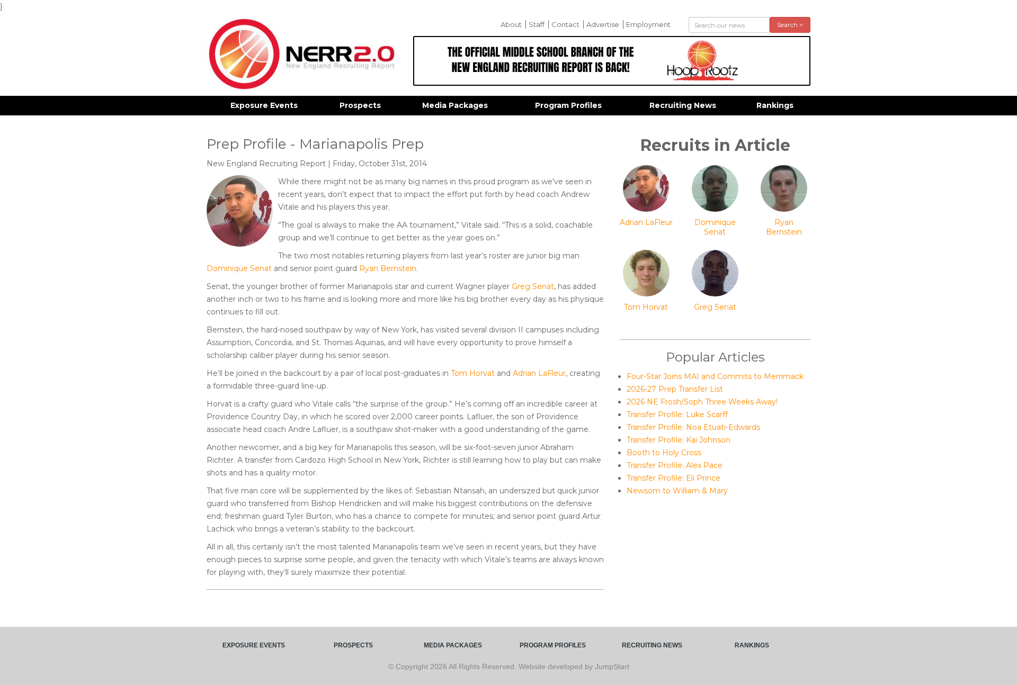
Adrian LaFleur (539, 373)
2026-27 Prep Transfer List (675, 389)
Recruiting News (682, 105)
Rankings (774, 105)
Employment (648, 24)
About (511, 24)
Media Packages (455, 105)
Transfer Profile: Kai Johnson (678, 440)
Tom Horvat (473, 373)
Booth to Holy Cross (664, 452)
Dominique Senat (239, 268)
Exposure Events (264, 105)
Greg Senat (533, 286)
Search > (790, 25)
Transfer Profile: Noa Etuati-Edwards (693, 427)
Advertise (602, 24)
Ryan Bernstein (387, 268)
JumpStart (612, 666)
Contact (565, 24)
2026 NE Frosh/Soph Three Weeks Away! (702, 402)
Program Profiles (568, 105)
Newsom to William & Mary (677, 490)
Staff (537, 24)
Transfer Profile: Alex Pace (674, 465)
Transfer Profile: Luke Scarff (677, 414)
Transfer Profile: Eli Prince (673, 478)
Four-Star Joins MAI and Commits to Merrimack (715, 376)
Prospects (360, 105)
